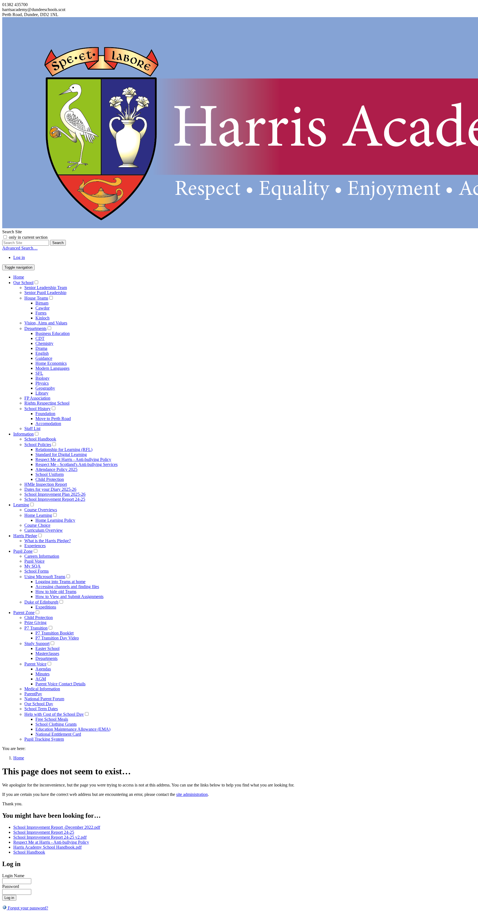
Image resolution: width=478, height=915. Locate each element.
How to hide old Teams (55, 591)
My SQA (32, 566)
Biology (42, 378)
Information (23, 434)
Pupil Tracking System (44, 739)
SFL (39, 373)
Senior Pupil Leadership (45, 292)
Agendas (43, 669)
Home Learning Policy (55, 520)
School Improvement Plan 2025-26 (54, 494)
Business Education (52, 333)
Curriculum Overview (43, 530)
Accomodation (48, 423)
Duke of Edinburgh (41, 602)
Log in (19, 257)
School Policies (37, 444)
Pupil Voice (34, 561)
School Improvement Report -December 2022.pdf (56, 827)
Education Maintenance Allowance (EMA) (72, 729)
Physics (42, 383)
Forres (40, 313)
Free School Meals (51, 719)
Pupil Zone (23, 551)
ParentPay (33, 693)
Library (41, 393)
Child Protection (49, 479)
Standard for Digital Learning (61, 454)
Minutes (42, 674)
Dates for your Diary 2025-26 (50, 489)
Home (18, 277)
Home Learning (38, 515)
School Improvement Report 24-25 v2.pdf (50, 837)
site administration (192, 794)
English (42, 353)
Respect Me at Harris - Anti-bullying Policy (73, 459)
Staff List (32, 428)
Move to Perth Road (53, 418)
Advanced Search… (20, 248)
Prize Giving (35, 622)
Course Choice (37, 525)
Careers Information (41, 556)
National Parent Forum (44, 698)
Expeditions (45, 607)
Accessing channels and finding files (67, 586)
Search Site (12, 231)
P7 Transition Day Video (57, 638)
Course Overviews (40, 509)
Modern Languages (52, 368)
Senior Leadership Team (45, 287)
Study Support (37, 643)
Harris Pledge (25, 535)
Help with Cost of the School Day (54, 714)
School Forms (36, 571)
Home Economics (51, 363)
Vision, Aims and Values (45, 323)
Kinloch (42, 318)
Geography (45, 388)
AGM (40, 679)
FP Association (37, 398)
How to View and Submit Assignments (69, 596)
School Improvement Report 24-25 (54, 499)
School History (37, 408)
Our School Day (38, 703)
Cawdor (42, 308)
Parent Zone (24, 612)
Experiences (35, 545)
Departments (35, 328)
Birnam (41, 303)
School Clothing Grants (56, 724)
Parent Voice (35, 664)
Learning (21, 504)
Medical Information (42, 688)
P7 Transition (36, 628)
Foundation (45, 413)
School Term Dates (41, 708)
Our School (23, 282)
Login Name (13, 875)
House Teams (36, 298)
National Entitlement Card (58, 734)
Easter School (47, 648)
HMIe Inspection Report (45, 484)
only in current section (28, 237)
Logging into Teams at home (60, 581)
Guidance (43, 358)
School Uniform (49, 474)
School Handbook (40, 439)
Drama (41, 348)
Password (10, 886)
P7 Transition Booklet (54, 633)
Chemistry (44, 343)
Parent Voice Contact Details (60, 683)
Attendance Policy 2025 (56, 469)
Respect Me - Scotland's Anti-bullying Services (76, 464)
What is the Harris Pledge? (47, 540)
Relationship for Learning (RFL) (63, 449)
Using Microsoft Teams (44, 576)
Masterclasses (47, 653)
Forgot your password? (27, 908)
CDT (40, 338)
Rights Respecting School (46, 403)
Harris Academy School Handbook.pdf (47, 847)
